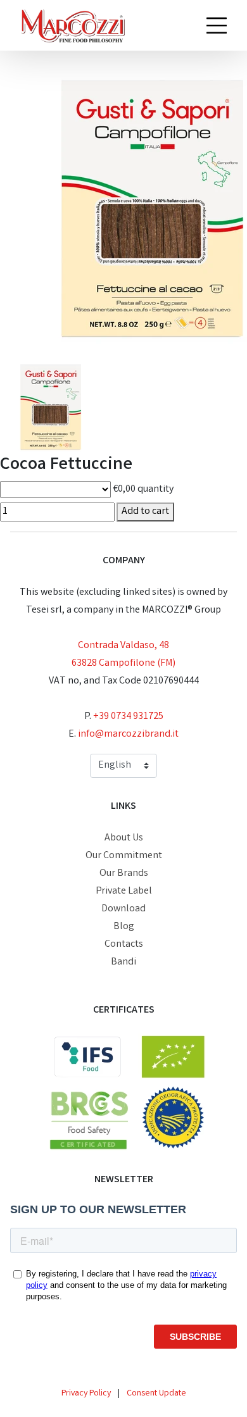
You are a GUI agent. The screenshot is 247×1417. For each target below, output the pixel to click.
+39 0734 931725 (128, 716)
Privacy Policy (86, 1393)
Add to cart (145, 511)
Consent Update (156, 1393)
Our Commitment (124, 856)
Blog (123, 927)
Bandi (123, 962)
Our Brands (123, 873)
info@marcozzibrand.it (128, 734)
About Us (123, 838)
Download (123, 909)
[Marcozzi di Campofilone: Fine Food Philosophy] (72, 25)
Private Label (124, 891)
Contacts (123, 944)
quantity (155, 489)
